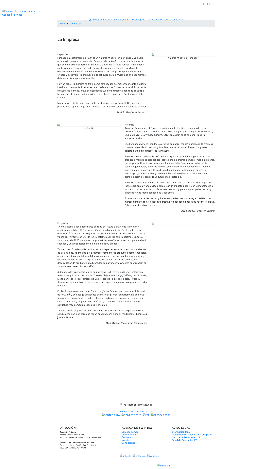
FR (212, 4)
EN (204, 4)
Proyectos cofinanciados (136, 411)
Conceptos (139, 19)
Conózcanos (172, 19)
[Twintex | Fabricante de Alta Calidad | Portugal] (20, 12)
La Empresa (75, 23)
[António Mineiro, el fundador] (183, 54)
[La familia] (88, 124)
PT (201, 4)
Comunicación (120, 19)
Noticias (155, 19)
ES (208, 4)
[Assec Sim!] (164, 465)
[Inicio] (90, 19)
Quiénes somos (99, 19)
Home (63, 23)
